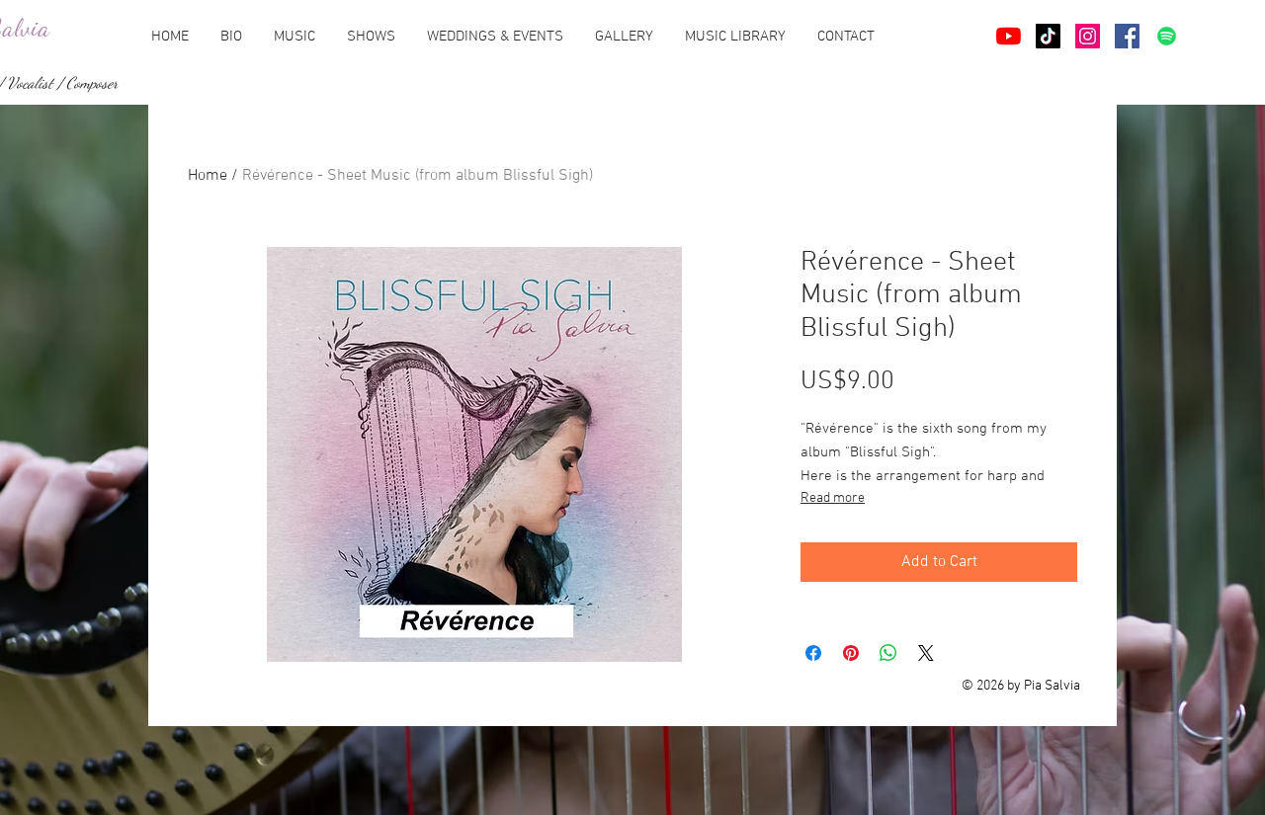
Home (207, 176)
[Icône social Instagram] (1087, 36)
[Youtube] (1008, 36)
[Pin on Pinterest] (851, 653)
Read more (833, 498)
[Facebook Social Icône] (1127, 36)
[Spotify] (1166, 36)
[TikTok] (1048, 36)
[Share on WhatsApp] (888, 653)
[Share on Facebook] (813, 653)
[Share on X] (926, 653)
